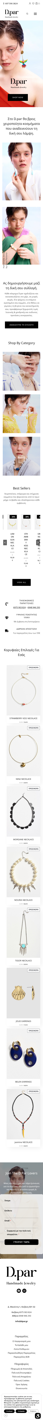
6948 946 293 (34, 607)
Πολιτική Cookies (21, 1380)
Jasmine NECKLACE (23, 1142)
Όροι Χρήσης (21, 1384)
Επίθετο (8, 1211)
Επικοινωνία (21, 1388)
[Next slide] (38, 542)
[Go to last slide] (5, 542)
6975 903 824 (19, 607)
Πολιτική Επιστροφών (21, 1372)
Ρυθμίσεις (33, 1411)
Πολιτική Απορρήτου (21, 1376)
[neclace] (21, 456)
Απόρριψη (21, 1411)
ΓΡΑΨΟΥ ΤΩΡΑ (22, 1242)
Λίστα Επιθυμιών (21, 1349)
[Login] (30, 3)
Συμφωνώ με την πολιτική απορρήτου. (19, 1232)
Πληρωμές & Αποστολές (21, 1368)
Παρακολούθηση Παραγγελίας (21, 1353)
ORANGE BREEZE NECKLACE (35, 543)
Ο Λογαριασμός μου (21, 1341)
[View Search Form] (27, 14)
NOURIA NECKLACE (23, 900)
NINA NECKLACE (23, 779)
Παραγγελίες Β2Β (21, 1356)
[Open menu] (35, 13)
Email (8, 1221)
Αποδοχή (9, 1411)
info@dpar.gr (21, 1321)
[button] (18, 97)
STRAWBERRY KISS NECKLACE (23, 718)
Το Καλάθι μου (21, 1345)
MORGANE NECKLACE (23, 839)
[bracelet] (21, 371)
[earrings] (21, 413)
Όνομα (7, 1200)
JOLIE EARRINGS (23, 1021)
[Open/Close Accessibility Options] (38, 1416)
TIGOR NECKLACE (23, 960)
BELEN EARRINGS (23, 1081)
